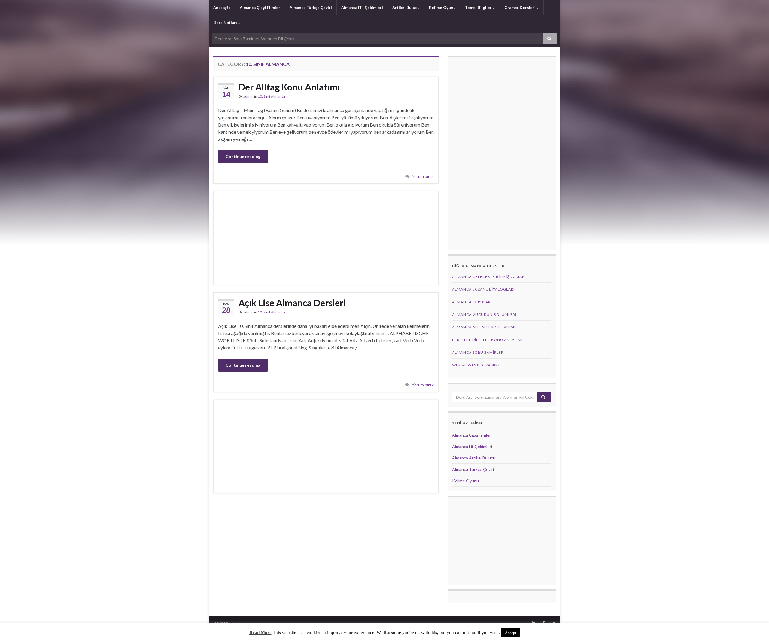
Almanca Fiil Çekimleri (362, 7)
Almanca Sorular (471, 302)
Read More (260, 632)
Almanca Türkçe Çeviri (311, 7)
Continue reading (243, 156)
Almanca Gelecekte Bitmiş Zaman (488, 276)
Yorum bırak (423, 176)
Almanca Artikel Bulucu (473, 457)
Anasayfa (221, 7)
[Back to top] (755, 627)
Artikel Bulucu (406, 7)
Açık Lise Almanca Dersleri (292, 302)
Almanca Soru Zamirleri (478, 352)
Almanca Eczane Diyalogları (483, 289)
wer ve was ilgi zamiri (475, 365)
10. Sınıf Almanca (271, 96)
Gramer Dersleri (520, 7)
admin (248, 96)
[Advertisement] (326, 238)
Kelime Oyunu (442, 7)
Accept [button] (510, 632)
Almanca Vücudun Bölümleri (484, 314)
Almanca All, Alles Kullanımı (483, 327)
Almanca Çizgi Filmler (260, 7)
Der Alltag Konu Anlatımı (289, 86)
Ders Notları (225, 22)
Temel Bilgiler (479, 7)
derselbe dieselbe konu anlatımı (487, 339)
